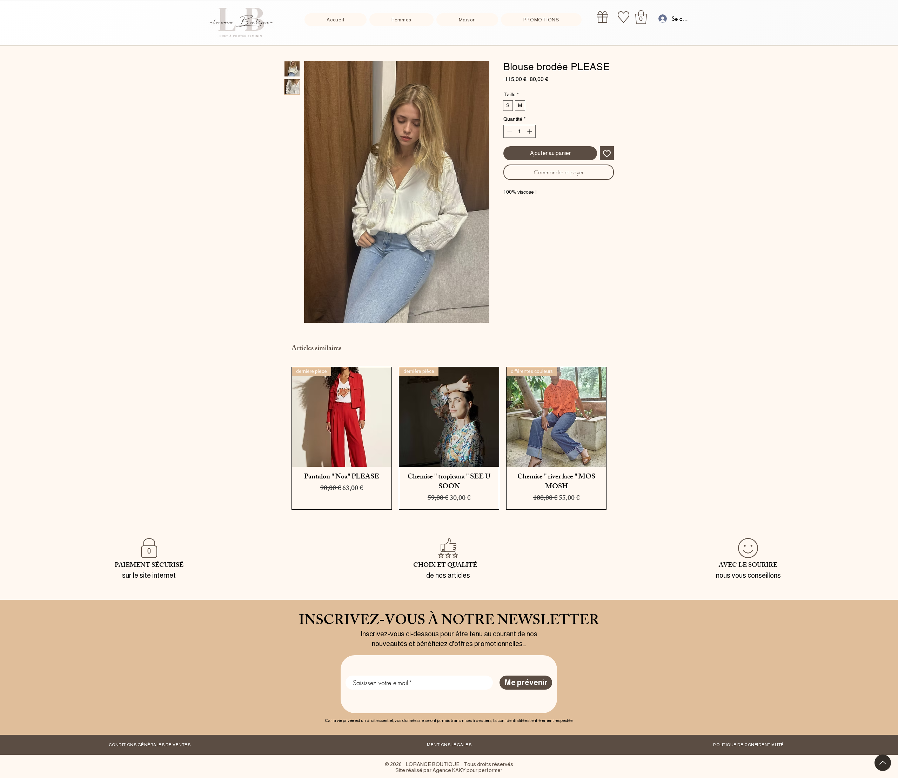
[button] (641, 17)
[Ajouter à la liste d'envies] (607, 153)
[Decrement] (508, 131)
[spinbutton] (519, 131)
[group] (449, 438)
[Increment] (530, 131)
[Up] (882, 762)
